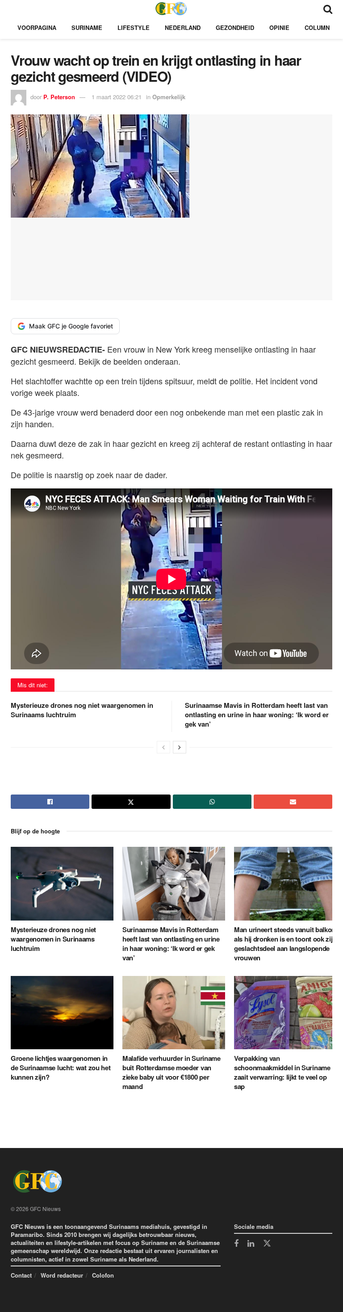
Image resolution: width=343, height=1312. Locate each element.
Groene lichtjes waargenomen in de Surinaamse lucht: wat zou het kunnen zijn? (60, 1067)
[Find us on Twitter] (267, 1243)
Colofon (103, 1275)
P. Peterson (59, 97)
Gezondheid (235, 27)
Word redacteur (62, 1275)
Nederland (183, 27)
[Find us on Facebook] (236, 1244)
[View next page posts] (179, 747)
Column (317, 27)
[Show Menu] (15, 8)
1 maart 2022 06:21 (117, 97)
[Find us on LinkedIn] (250, 1244)
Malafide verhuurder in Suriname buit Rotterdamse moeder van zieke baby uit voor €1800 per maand (171, 1072)
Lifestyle (133, 27)
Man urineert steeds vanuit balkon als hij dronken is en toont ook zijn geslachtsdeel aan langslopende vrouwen (285, 944)
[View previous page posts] (163, 747)
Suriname (86, 27)
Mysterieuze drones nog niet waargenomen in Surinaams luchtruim (82, 709)
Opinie (279, 27)
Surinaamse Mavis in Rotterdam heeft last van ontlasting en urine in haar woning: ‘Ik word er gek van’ (257, 714)
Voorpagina (36, 27)
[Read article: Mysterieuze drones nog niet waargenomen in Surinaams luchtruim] (62, 883)
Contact (21, 1275)
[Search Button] (327, 8)
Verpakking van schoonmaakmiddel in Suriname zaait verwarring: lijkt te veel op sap (282, 1072)
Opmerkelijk (168, 97)
